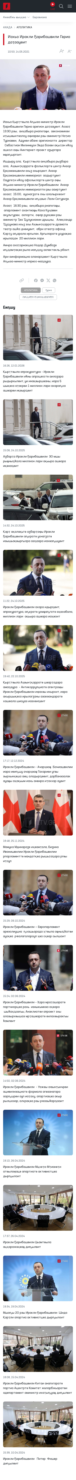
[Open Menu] (70, 6)
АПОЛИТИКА (30, 290)
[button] (16, 17)
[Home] (6, 6)
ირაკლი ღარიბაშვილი (38, 297)
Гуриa (49, 290)
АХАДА (7, 27)
